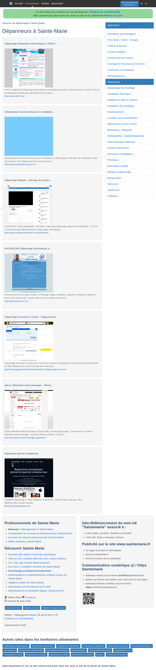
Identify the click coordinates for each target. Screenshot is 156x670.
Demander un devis (13, 608)
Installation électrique (119, 94)
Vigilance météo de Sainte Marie (26, 582)
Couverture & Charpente (120, 70)
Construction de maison (120, 58)
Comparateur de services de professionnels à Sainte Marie (40, 533)
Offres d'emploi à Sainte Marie (24, 541)
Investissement (115, 112)
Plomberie (112, 160)
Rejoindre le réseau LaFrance (53, 608)
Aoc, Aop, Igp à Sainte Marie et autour (29, 562)
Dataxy (33, 615)
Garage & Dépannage (119, 172)
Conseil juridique (116, 51)
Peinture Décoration (118, 148)
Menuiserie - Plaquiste (119, 130)
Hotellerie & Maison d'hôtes (122, 100)
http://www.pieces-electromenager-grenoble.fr (25, 437)
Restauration (114, 178)
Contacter (30, 597)
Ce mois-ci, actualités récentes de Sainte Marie (34, 566)
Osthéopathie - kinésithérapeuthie (125, 136)
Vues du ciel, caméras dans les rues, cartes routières (37, 558)
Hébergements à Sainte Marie (37, 529)
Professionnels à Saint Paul (118, 646)
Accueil (19, 3)
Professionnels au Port (123, 650)
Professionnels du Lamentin (82, 655)
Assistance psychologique (121, 33)
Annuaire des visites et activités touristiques (32, 554)
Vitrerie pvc (113, 190)
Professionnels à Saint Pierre (93, 646)
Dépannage (113, 82)
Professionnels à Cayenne (116, 655)
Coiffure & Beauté (117, 46)
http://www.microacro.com (16, 301)
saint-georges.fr (9, 650)
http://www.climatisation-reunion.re (20, 164)
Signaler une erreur (32, 608)
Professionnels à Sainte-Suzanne (16, 646)
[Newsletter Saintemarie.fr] (141, 3)
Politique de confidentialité (104, 12)
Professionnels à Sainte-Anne (68, 646)
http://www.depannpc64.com (17, 506)
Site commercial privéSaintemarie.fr (129, 4)
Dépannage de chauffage (121, 87)
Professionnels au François (36, 655)
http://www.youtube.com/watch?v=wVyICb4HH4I (27, 232)
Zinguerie (112, 196)
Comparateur (32, 3)
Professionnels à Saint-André (100, 650)
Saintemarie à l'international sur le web (29, 586)
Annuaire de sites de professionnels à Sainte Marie (36, 537)
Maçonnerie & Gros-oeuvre (122, 124)
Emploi (45, 3)
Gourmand (57, 3)
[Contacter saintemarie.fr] (146, 3)
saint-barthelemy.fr (78, 650)
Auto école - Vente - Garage (122, 39)
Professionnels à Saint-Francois (31, 650)
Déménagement (116, 75)
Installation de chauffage (120, 106)
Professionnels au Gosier (13, 655)
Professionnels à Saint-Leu (141, 646)
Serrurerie (112, 184)
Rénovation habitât (117, 166)
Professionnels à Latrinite (59, 655)
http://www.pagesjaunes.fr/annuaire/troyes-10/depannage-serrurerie (35, 369)
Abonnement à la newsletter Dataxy (36, 590)
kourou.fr (100, 655)
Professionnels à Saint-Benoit (57, 650)
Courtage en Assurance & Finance (126, 63)
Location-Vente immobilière (122, 118)
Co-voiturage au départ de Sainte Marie (29, 570)
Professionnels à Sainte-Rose (42, 646)
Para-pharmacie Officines (121, 142)
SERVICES (113, 25)
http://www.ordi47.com (15, 96)
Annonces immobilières (120, 154)
